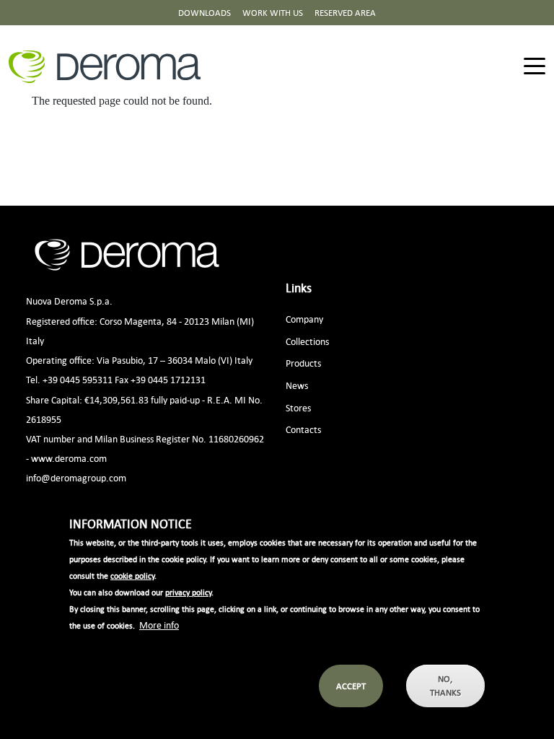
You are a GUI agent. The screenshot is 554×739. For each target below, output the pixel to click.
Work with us (272, 12)
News (297, 385)
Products (303, 363)
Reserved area (345, 12)
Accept (351, 686)
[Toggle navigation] (534, 67)
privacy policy (188, 592)
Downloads (204, 12)
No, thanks (445, 685)
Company (304, 318)
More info (159, 624)
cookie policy (132, 576)
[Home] (110, 67)
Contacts (303, 429)
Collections (307, 341)
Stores (298, 407)
